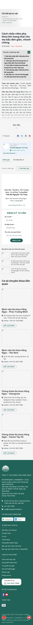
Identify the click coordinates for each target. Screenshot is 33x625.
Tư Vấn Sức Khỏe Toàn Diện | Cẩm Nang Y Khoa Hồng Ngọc (12, 19)
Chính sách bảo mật (8, 559)
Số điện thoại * (10, 224)
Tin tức (4, 536)
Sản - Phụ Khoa (16, 46)
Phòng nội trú (6, 575)
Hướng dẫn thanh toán (9, 562)
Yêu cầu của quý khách (13, 232)
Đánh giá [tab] (6, 160)
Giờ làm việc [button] (6, 572)
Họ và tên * (8, 217)
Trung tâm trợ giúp (8, 566)
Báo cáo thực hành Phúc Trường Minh (15, 549)
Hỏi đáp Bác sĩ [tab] (18, 160)
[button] (29, 52)
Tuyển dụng (6, 539)
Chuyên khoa (6, 533)
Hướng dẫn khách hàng (10, 543)
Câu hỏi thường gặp (8, 569)
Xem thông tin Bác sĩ (15, 205)
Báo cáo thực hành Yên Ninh (11, 546)
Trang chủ (4, 16)
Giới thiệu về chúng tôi (9, 530)
